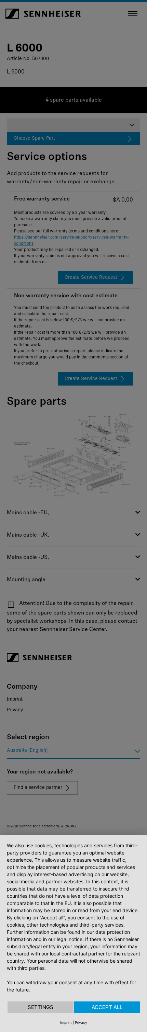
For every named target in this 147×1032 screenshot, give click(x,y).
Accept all (107, 1007)
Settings (40, 1007)
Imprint (66, 1022)
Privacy (81, 1022)
